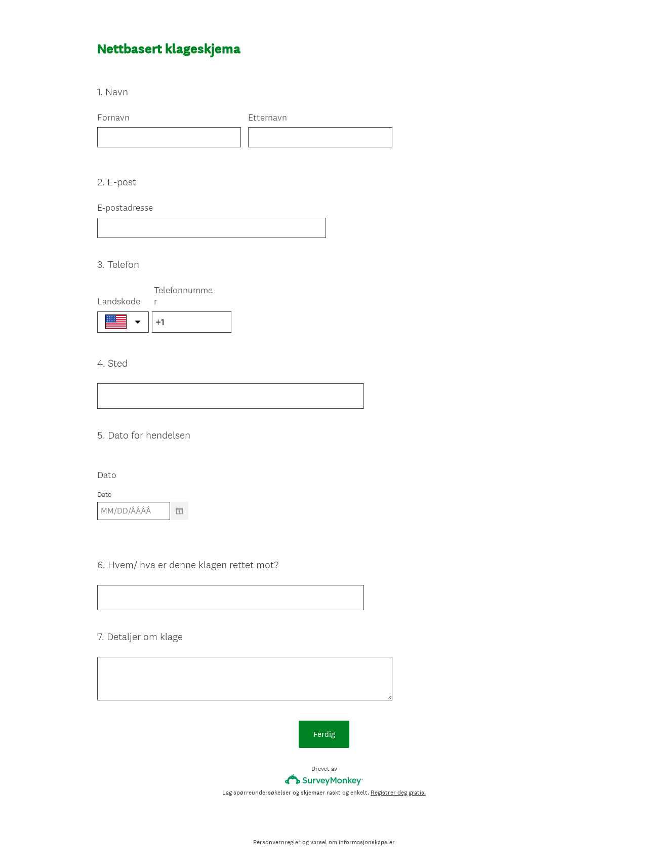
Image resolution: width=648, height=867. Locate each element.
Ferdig (324, 734)
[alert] (324, 528)
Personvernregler (277, 842)
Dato (106, 475)
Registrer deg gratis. (398, 793)
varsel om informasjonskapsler (352, 842)
